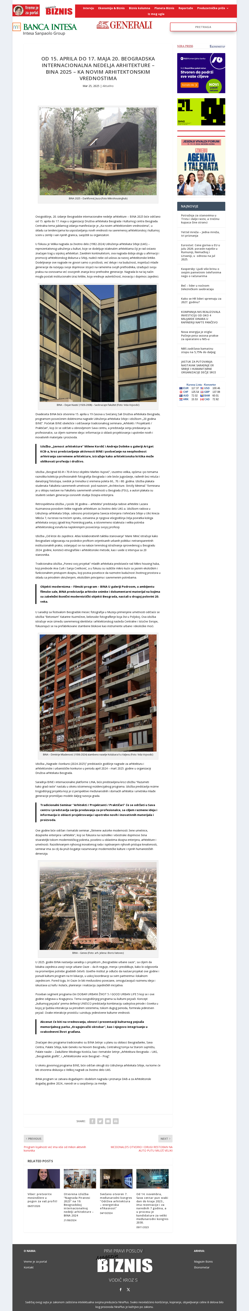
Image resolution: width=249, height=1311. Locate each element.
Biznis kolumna (139, 8)
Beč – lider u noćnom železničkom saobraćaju (197, 287)
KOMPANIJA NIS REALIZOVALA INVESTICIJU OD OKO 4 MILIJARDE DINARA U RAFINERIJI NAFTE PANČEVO (200, 317)
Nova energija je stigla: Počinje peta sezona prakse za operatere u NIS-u (199, 335)
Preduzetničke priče (211, 8)
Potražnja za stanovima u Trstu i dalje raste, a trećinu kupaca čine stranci (200, 219)
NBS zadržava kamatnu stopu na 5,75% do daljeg (198, 350)
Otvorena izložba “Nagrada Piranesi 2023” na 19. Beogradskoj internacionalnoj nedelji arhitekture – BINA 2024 (79, 1204)
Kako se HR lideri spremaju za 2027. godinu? (201, 300)
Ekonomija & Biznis (111, 8)
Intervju (88, 8)
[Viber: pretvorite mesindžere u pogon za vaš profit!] (44, 1178)
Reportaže (186, 8)
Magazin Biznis (203, 1261)
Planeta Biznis (164, 8)
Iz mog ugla (156, 14)
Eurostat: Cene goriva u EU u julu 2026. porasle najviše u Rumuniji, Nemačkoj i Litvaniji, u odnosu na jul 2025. (200, 252)
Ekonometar (202, 1267)
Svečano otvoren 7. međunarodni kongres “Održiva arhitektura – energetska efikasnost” (116, 1201)
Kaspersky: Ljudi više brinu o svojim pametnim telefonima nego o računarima (201, 272)
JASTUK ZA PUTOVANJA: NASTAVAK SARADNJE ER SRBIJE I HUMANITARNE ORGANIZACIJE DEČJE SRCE (198, 367)
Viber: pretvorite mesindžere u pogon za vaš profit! (42, 1197)
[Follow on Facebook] (120, 1289)
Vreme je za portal (35, 1261)
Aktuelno (108, 86)
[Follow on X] (128, 1289)
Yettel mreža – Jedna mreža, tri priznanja (200, 233)
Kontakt (29, 1267)
